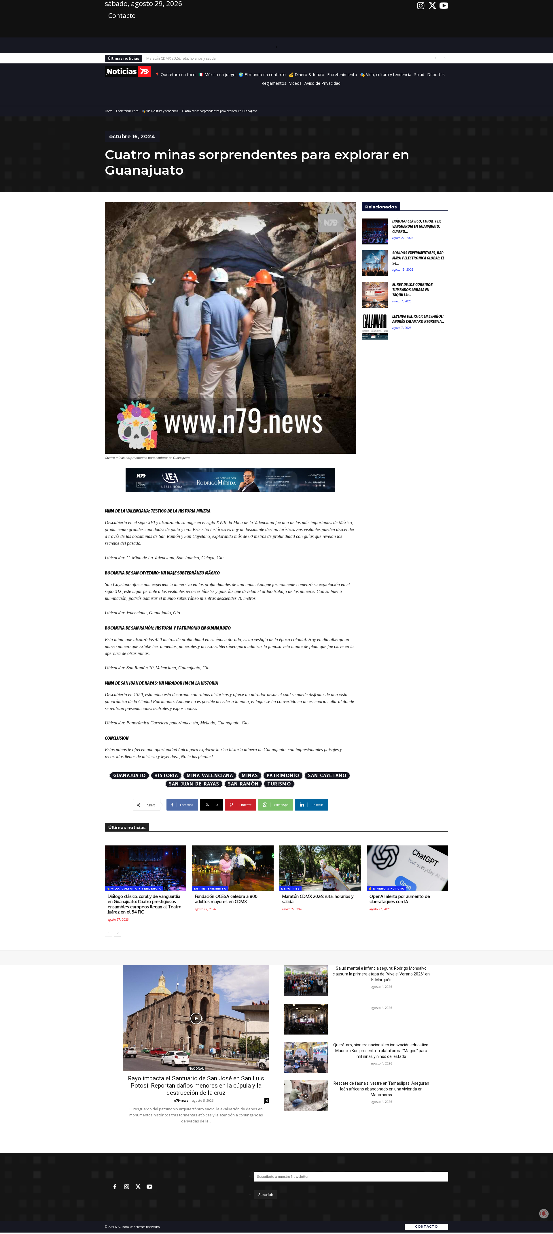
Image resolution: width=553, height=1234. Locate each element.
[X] (432, 5)
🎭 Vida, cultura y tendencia (160, 111)
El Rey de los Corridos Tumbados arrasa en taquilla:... (412, 289)
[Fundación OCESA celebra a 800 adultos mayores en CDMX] (233, 868)
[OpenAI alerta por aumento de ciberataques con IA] (407, 868)
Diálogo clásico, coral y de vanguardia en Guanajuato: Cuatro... (416, 226)
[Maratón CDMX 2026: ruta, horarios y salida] (320, 868)
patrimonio (283, 775)
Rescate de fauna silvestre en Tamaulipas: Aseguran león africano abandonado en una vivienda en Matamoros (381, 1089)
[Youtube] (444, 5)
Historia (166, 775)
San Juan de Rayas (194, 784)
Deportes (290, 888)
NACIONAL (196, 1069)
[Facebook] (115, 1187)
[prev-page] (108, 933)
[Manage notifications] (543, 1213)
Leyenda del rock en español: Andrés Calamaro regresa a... (418, 319)
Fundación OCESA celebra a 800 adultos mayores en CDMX (226, 899)
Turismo (279, 784)
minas (250, 775)
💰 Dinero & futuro (386, 888)
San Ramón (243, 784)
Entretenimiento (127, 111)
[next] (444, 58)
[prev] (435, 58)
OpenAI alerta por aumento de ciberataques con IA (186, 58)
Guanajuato (129, 775)
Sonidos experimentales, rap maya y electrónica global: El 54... (418, 258)
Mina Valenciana (210, 775)
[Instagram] (420, 5)
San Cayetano (327, 775)
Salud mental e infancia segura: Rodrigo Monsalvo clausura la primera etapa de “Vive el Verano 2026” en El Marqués (381, 974)
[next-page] (117, 933)
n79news (181, 1100)
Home (108, 111)
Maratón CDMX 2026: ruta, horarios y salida (317, 899)
